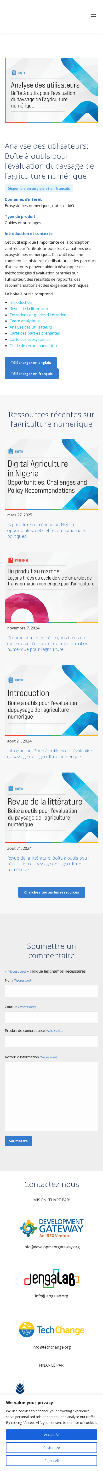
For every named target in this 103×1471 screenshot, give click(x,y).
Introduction (21, 302)
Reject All (51, 1460)
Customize (51, 1447)
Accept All (51, 1434)
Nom (18, 980)
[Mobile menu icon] (93, 16)
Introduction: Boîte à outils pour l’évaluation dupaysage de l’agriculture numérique (50, 753)
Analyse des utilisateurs (31, 327)
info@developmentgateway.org (51, 1246)
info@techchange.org (51, 1347)
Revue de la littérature (29, 308)
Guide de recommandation (33, 345)
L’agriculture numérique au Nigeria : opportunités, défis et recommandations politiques (46, 530)
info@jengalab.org (51, 1296)
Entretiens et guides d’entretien (38, 314)
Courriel (20, 1006)
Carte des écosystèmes (30, 339)
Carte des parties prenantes (35, 333)
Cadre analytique (25, 320)
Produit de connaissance (34, 1030)
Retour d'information (31, 1056)
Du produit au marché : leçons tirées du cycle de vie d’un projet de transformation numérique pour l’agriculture (47, 643)
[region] (51, 1433)
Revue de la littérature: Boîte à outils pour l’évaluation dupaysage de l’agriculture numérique (48, 863)
